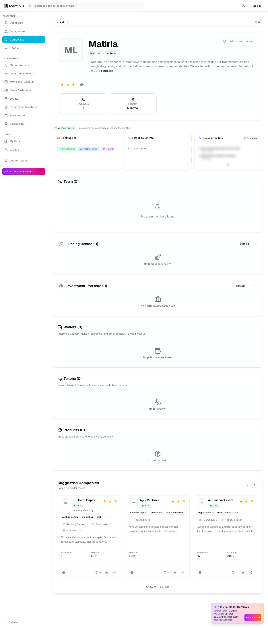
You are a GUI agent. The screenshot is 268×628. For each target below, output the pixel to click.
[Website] (82, 85)
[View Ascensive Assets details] (226, 536)
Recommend (253, 617)
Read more (106, 70)
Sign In (257, 5)
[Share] (114, 572)
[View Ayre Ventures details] (157, 536)
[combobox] (248, 244)
